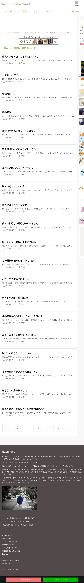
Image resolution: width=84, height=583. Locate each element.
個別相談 (8, 11)
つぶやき (22, 11)
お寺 (61, 11)
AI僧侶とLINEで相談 (60, 580)
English (5, 554)
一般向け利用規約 (8, 544)
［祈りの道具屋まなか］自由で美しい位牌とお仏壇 (38, 37)
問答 (35, 11)
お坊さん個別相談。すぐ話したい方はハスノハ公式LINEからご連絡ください (38, 32)
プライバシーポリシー (10, 541)
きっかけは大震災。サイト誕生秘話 (16, 521)
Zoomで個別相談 (24, 580)
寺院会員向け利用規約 (10, 548)
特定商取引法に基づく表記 (11, 551)
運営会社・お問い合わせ (10, 560)
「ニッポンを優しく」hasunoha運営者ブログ (18, 518)
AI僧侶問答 (74, 11)
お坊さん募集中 (7, 538)
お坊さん (48, 11)
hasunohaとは (7, 535)
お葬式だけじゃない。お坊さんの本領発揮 (18, 525)
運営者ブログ (6, 563)
